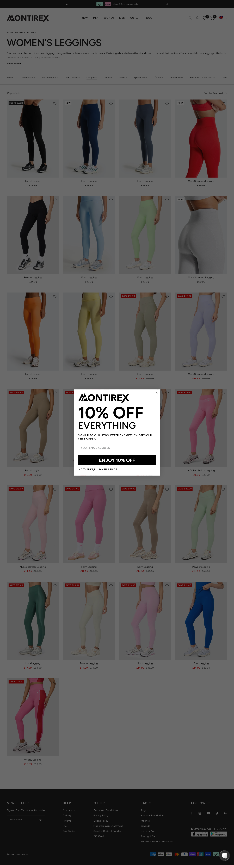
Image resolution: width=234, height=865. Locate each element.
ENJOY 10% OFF (117, 460)
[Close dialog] (156, 393)
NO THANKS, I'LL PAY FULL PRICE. (98, 469)
